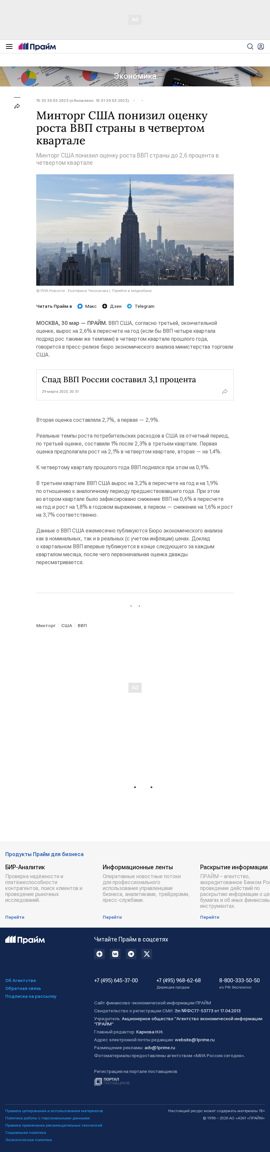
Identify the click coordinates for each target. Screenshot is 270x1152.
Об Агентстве (20, 980)
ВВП (82, 625)
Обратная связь (23, 988)
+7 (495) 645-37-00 (116, 981)
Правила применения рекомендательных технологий (53, 1125)
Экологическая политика (28, 1140)
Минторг (46, 625)
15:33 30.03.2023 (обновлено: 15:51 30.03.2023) (82, 100)
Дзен (116, 306)
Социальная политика (25, 1132)
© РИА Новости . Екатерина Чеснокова (72, 290)
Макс (91, 306)
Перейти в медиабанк (132, 290)
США (66, 625)
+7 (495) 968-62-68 (178, 984)
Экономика (135, 76)
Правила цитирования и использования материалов (54, 1111)
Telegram (144, 306)
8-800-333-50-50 (239, 984)
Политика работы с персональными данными (47, 1118)
